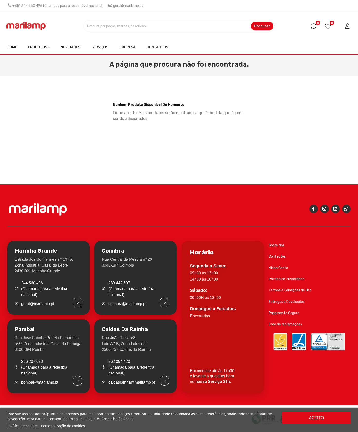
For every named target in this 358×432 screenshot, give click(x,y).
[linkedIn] (335, 209)
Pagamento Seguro (284, 313)
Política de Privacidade (286, 279)
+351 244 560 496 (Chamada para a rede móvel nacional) (57, 6)
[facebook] (313, 209)
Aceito (316, 418)
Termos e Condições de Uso (290, 290)
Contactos (277, 256)
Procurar (262, 26)
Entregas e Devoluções (287, 302)
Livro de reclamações (285, 324)
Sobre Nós (276, 245)
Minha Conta (278, 268)
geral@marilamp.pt (128, 6)
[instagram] (324, 209)
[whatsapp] (346, 209)
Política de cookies (22, 425)
